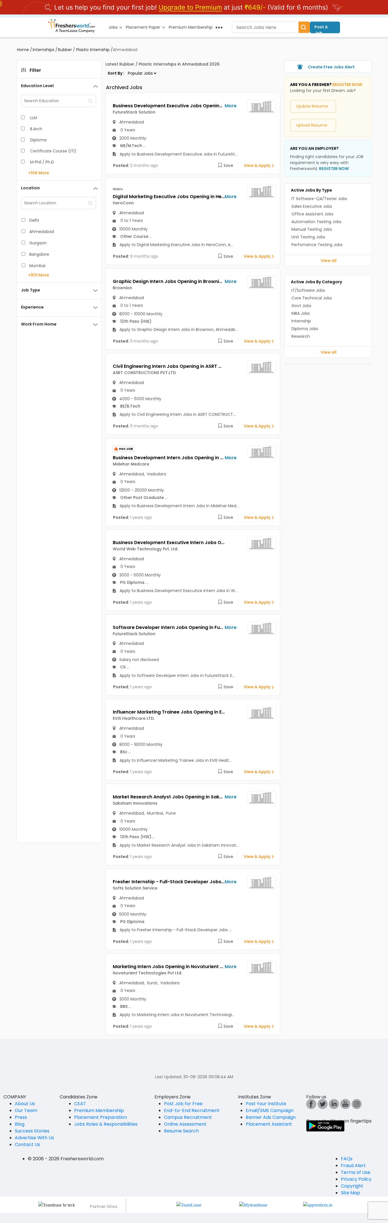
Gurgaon (38, 243)
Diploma (38, 140)
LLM (33, 118)
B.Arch (36, 129)
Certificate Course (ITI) (53, 151)
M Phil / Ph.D (42, 162)
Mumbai (37, 265)
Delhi (34, 220)
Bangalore (39, 254)
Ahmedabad (41, 231)
